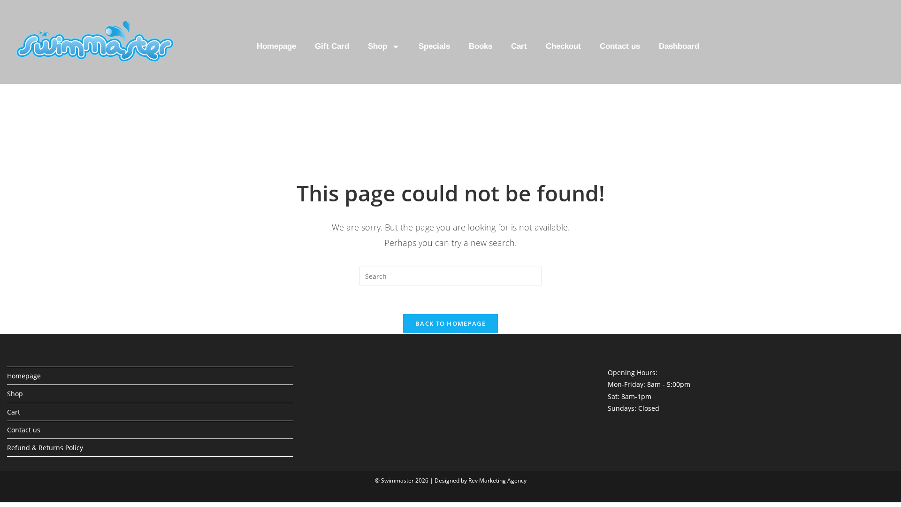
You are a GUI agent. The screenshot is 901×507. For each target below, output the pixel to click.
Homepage (276, 46)
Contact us (620, 46)
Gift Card (332, 46)
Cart (519, 46)
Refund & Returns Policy (45, 447)
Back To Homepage (450, 323)
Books (480, 46)
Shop (377, 46)
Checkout (563, 46)
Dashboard (679, 46)
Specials (434, 46)
